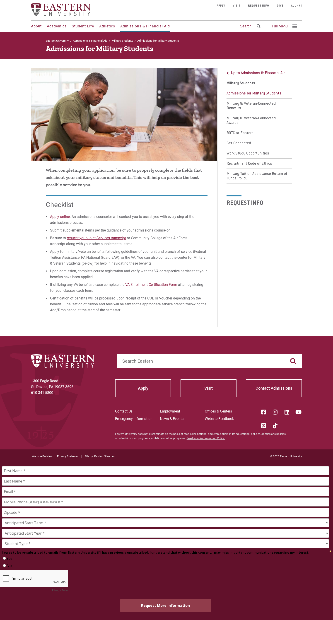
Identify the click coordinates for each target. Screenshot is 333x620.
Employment (170, 411)
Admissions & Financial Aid (145, 26)
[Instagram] (275, 412)
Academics (57, 26)
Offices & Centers (218, 411)
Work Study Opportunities (248, 154)
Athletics (107, 26)
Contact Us (124, 411)
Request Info (258, 6)
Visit (236, 6)
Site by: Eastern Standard (100, 456)
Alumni (296, 6)
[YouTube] (298, 412)
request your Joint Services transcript (96, 238)
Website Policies (42, 456)
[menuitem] (284, 26)
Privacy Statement (68, 456)
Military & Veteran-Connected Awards (251, 120)
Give (280, 6)
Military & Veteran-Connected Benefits (251, 106)
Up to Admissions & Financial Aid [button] (258, 73)
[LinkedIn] (286, 412)
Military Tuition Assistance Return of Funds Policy (257, 176)
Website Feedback (219, 419)
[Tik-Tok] (275, 425)
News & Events (171, 419)
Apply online (60, 217)
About (36, 26)
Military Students (122, 40)
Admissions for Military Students (254, 94)
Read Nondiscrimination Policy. (206, 438)
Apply (221, 6)
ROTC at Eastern (240, 133)
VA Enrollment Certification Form (151, 284)
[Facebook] (263, 412)
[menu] (259, 125)
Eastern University (57, 40)
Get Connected (239, 143)
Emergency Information (133, 419)
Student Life (83, 26)
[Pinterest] (263, 425)
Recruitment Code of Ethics (249, 164)
